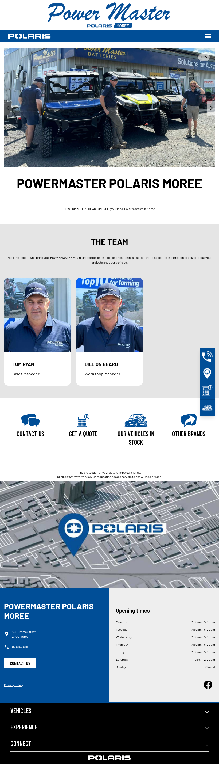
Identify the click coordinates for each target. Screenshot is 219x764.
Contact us (20, 663)
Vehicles (20, 710)
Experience (23, 727)
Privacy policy (13, 685)
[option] (109, 107)
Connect (20, 743)
